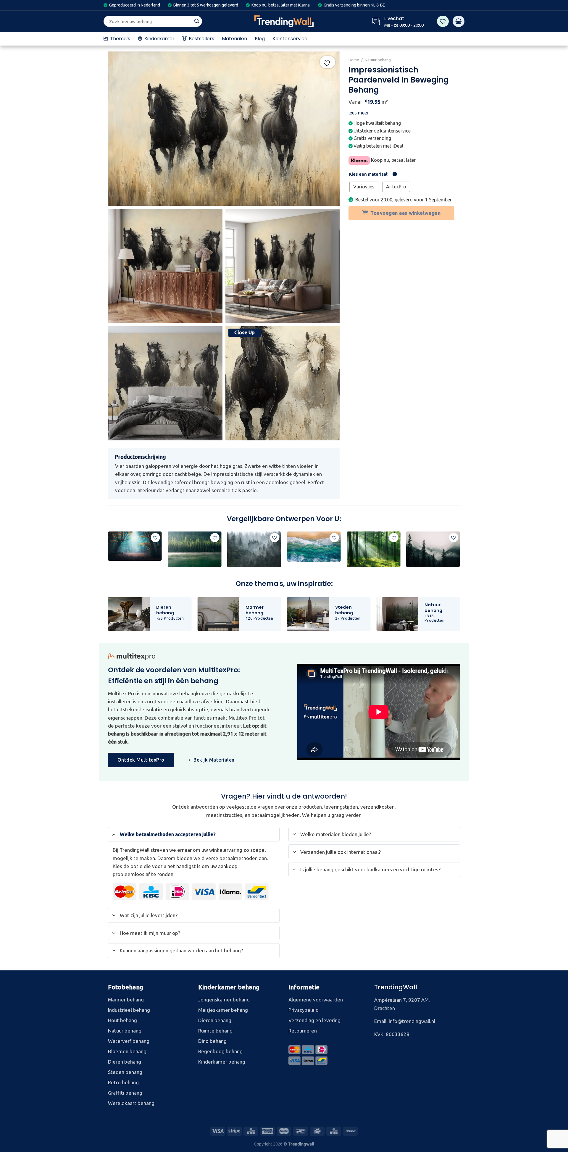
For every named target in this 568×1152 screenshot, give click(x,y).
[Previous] (108, 552)
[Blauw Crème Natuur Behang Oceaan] (314, 546)
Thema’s (120, 38)
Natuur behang (378, 59)
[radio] (364, 187)
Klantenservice (289, 38)
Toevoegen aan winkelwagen (406, 213)
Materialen (234, 38)
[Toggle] (114, 834)
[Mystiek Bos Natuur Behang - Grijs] (254, 549)
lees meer (358, 112)
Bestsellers (201, 38)
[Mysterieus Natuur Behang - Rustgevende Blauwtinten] (194, 549)
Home (353, 59)
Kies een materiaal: (368, 174)
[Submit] (197, 21)
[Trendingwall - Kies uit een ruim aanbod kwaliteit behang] (284, 21)
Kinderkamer (159, 38)
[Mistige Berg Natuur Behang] (433, 549)
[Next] (459, 552)
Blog (260, 38)
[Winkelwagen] (458, 21)
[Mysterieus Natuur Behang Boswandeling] (135, 546)
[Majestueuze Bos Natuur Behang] (373, 549)
